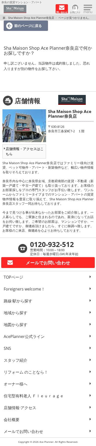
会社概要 (11, 419)
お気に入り (75, 12)
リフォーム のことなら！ (26, 372)
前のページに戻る (28, 25)
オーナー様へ (15, 384)
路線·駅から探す (18, 301)
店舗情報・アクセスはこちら (25, 151)
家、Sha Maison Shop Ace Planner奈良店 (28, 18)
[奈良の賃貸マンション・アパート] (28, 9)
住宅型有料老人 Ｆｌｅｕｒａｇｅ (34, 396)
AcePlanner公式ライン (24, 336)
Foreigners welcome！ (24, 289)
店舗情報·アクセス (20, 407)
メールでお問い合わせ (23, 431)
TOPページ (13, 277)
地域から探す (15, 312)
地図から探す (15, 324)
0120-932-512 (52, 244)
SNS (7, 348)
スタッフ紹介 (15, 360)
